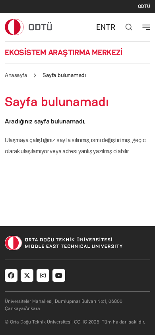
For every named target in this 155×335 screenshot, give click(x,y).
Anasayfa (16, 75)
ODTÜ (144, 6)
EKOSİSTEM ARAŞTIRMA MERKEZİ (63, 52)
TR (110, 27)
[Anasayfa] (29, 27)
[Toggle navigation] (146, 27)
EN (101, 27)
